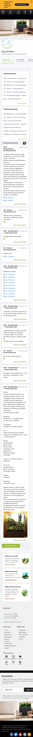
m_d (19, 622)
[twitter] (16, 736)
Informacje (20, 60)
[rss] (29, 736)
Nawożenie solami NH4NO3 (11, 127)
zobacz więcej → (22, 103)
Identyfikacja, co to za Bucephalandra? (15, 85)
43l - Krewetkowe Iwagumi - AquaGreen (16, 95)
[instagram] (25, 736)
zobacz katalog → (22, 5)
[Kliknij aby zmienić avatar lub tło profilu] (7, 43)
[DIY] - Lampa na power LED (12, 99)
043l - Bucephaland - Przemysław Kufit (15, 78)
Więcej (27, 698)
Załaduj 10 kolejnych (10, 545)
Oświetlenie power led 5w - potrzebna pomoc (18, 124)
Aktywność (7, 60)
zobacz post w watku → (20, 204)
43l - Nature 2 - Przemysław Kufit (14, 82)
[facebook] (11, 735)
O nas (6, 630)
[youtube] (20, 736)
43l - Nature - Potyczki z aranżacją (14, 92)
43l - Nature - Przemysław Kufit (13, 89)
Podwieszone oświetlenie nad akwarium (16, 134)
